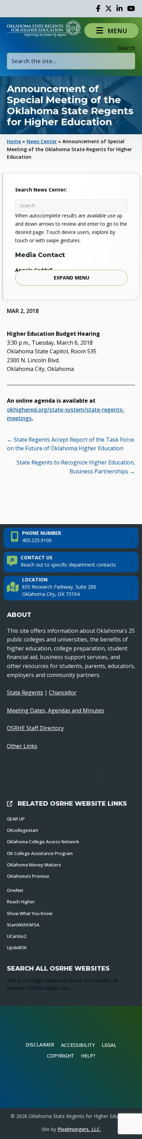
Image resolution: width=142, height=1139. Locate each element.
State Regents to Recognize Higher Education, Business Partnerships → (76, 467)
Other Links (22, 746)
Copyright (60, 1055)
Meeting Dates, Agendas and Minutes (55, 710)
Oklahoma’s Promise (28, 876)
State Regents (25, 692)
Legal (109, 1045)
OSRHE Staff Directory (35, 728)
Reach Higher (21, 902)
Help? (88, 1055)
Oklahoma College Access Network (43, 841)
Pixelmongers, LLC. (79, 1129)
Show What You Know (29, 913)
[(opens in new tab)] (71, 1084)
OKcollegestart (22, 830)
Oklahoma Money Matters (34, 865)
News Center (42, 141)
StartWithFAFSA (23, 925)
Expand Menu (71, 277)
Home (14, 141)
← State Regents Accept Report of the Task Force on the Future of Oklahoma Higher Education (70, 444)
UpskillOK (17, 947)
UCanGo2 (16, 936)
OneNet (15, 890)
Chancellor (63, 692)
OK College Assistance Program (40, 853)
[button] (111, 30)
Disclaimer (40, 1044)
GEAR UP (16, 819)
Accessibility (78, 1045)
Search (126, 48)
